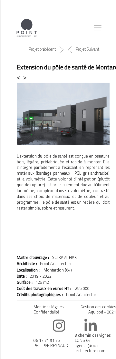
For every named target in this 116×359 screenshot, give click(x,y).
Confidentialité (46, 312)
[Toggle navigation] (98, 27)
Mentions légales (48, 306)
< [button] (20, 77)
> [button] (25, 77)
